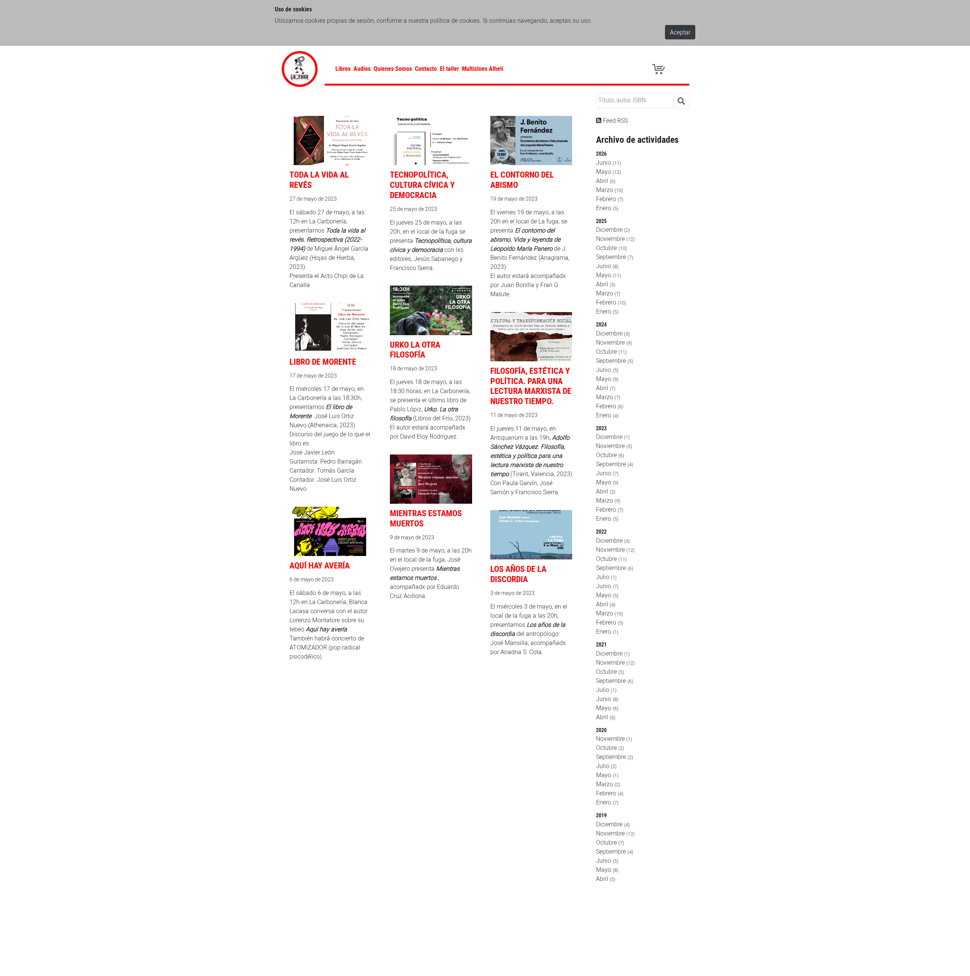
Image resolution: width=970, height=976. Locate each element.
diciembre (613, 229)
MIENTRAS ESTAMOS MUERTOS (426, 518)
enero (607, 208)
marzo (609, 190)
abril (605, 180)
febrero (609, 199)
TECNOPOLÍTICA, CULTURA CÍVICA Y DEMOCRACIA (422, 185)
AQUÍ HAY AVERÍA (319, 565)
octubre (611, 248)
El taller (449, 68)
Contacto (426, 68)
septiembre (614, 257)
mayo (608, 171)
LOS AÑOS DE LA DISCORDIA (518, 574)
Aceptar (680, 32)
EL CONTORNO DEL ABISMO (522, 180)
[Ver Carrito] (660, 68)
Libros (342, 68)
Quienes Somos (393, 68)
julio (606, 577)
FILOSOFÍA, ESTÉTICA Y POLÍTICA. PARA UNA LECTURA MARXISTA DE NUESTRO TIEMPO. (530, 386)
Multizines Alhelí (482, 68)
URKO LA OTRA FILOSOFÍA (415, 350)
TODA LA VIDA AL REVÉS (319, 180)
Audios (362, 68)
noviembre (615, 238)
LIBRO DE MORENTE (322, 361)
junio (608, 162)
